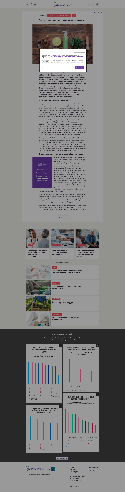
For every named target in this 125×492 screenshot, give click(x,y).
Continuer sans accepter (79, 52)
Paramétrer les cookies (47, 67)
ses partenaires (58, 55)
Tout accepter (79, 67)
